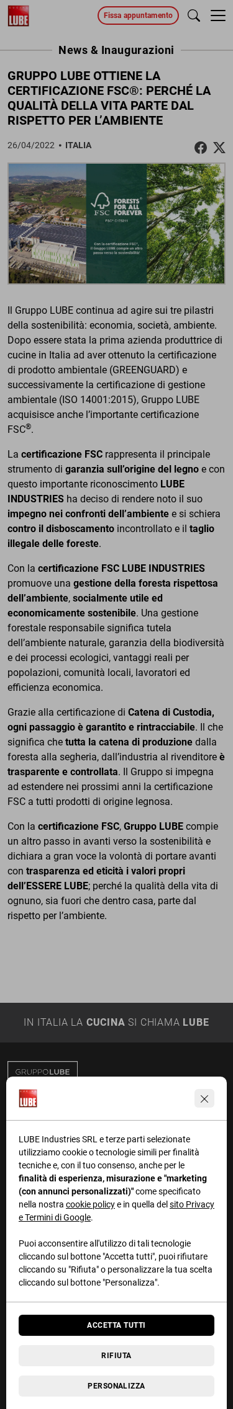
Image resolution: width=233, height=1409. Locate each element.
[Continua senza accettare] (204, 1098)
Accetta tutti (116, 1325)
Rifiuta (116, 1355)
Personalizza (116, 1386)
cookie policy (90, 1204)
